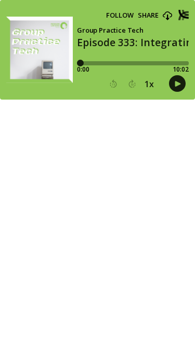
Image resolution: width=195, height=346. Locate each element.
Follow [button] (120, 15)
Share (148, 15)
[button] (167, 16)
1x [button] (149, 84)
